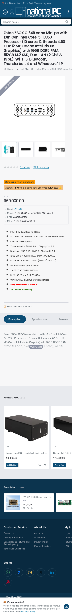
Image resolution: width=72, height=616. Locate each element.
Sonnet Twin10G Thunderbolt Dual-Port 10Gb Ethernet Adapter (26, 453)
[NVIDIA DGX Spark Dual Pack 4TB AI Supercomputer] (13, 502)
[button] (2, 150)
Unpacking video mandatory (19, 182)
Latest (22, 487)
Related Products (14, 397)
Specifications (40, 319)
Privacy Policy (28, 611)
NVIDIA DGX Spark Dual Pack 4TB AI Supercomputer (37, 497)
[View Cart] (66, 12)
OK (66, 606)
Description (14, 319)
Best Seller (10, 487)
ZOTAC (18, 209)
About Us (40, 527)
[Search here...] (67, 22)
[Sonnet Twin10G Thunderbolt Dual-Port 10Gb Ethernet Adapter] (26, 428)
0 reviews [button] (25, 167)
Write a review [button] (41, 167)
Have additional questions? (20, 306)
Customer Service (15, 527)
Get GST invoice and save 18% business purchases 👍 (33, 187)
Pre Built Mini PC (24, 69)
